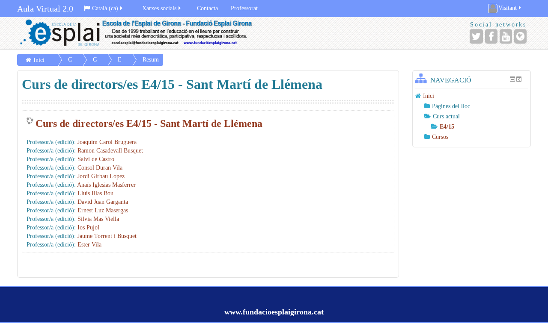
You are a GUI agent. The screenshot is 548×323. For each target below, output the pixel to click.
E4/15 (447, 126)
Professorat (244, 8)
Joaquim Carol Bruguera (107, 142)
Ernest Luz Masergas (102, 210)
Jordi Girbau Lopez (101, 176)
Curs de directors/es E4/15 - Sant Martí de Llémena (149, 123)
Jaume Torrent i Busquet (107, 236)
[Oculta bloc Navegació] (512, 79)
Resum (151, 59)
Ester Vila (89, 244)
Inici (39, 60)
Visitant (507, 8)
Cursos (440, 137)
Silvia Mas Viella (98, 219)
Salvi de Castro (95, 159)
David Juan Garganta (102, 202)
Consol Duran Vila (99, 167)
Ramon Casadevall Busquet (110, 150)
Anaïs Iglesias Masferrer (106, 185)
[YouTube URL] (506, 36)
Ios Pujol (88, 227)
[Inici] (143, 33)
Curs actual (446, 116)
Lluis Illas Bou (95, 193)
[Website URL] (520, 36)
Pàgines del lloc (451, 106)
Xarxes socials (159, 8)
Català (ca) (105, 8)
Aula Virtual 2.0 (45, 8)
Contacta (207, 8)
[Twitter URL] (476, 36)
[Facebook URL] (491, 36)
